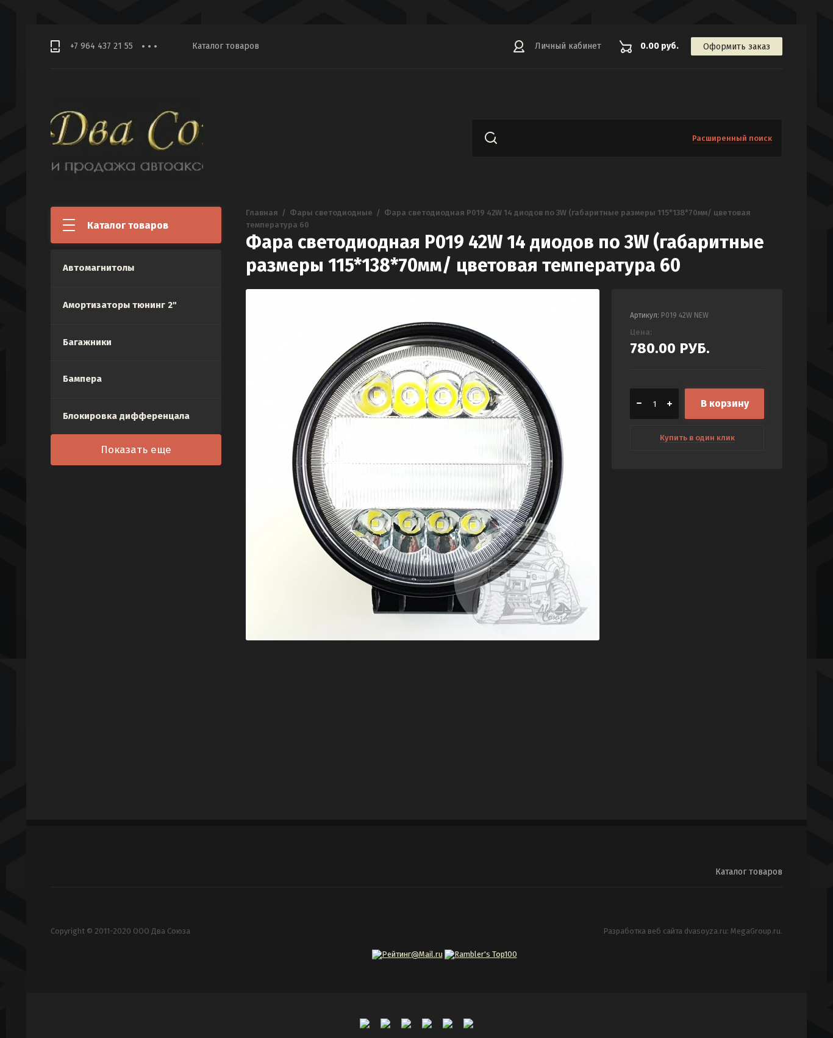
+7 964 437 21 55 (101, 46)
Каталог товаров (225, 46)
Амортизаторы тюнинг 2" (120, 304)
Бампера (82, 378)
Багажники (87, 342)
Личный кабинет (568, 46)
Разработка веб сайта (642, 931)
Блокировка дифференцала (126, 415)
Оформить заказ (736, 46)
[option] (422, 466)
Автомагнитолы (98, 267)
